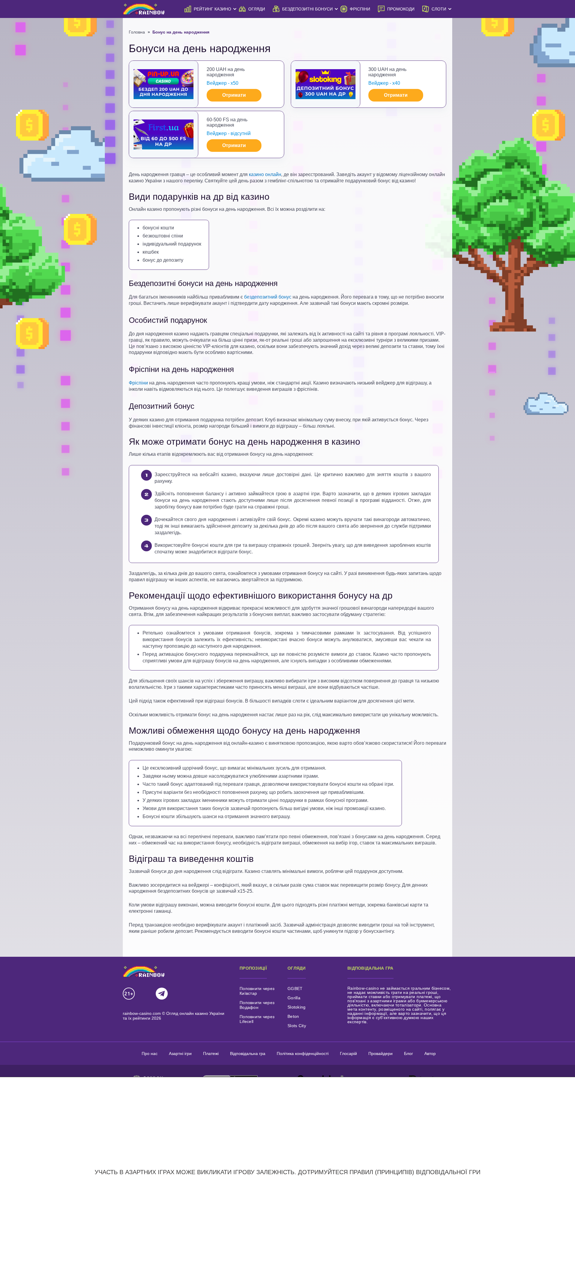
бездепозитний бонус (267, 296)
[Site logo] (144, 8)
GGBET (295, 988)
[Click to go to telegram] (162, 994)
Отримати (234, 95)
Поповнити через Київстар (257, 991)
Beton (293, 1016)
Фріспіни (138, 382)
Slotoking (297, 1007)
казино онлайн (265, 174)
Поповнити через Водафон (257, 1005)
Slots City (297, 1025)
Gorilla (294, 997)
